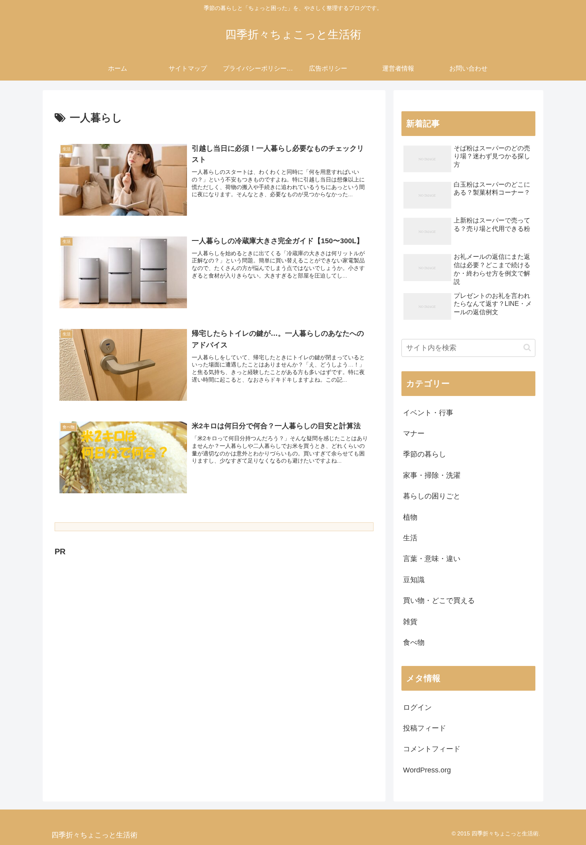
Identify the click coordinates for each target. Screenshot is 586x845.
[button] (527, 347)
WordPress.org (427, 770)
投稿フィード (424, 728)
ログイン (417, 707)
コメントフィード (431, 749)
